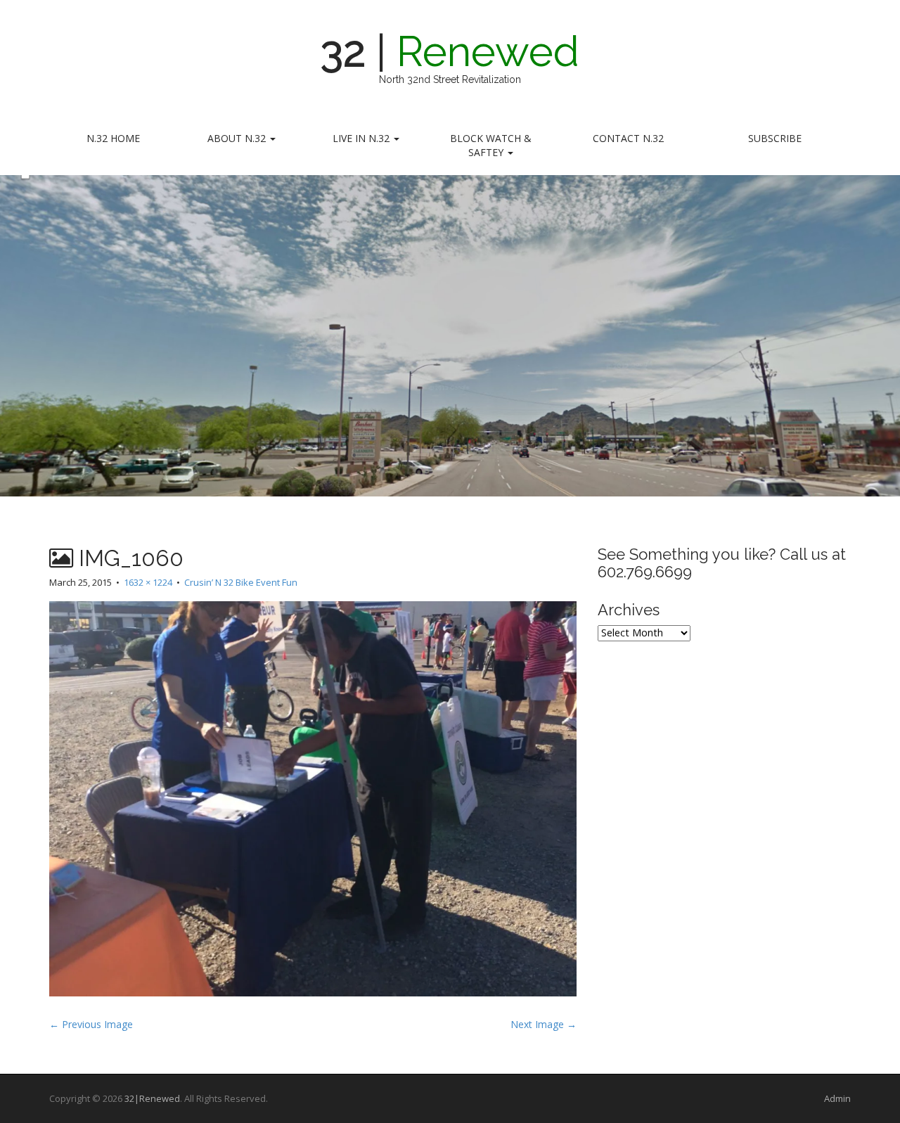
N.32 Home (113, 138)
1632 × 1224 (148, 582)
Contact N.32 (628, 138)
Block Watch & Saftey (491, 145)
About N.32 (238, 138)
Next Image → (543, 1024)
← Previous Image (91, 1024)
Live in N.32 (362, 138)
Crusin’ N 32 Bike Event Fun (240, 582)
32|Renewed (152, 1098)
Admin (837, 1098)
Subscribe (775, 138)
